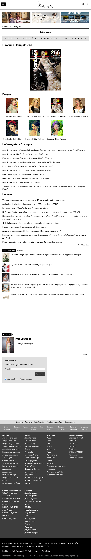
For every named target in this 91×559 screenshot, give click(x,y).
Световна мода (9, 460)
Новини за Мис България (17, 144)
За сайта (19, 422)
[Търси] (84, 4)
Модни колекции (9, 438)
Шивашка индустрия (34, 463)
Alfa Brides (73, 443)
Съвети (50, 460)
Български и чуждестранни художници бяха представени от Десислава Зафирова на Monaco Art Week (44, 236)
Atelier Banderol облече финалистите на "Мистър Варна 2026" (30, 204)
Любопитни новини (11, 483)
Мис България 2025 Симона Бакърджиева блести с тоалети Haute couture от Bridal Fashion (43, 150)
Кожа (49, 446)
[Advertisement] (30, 247)
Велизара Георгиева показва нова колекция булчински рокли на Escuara (42, 274)
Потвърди (40, 374)
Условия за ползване (54, 422)
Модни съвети (31, 455)
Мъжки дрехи (31, 495)
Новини (7, 193)
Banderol (72, 446)
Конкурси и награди (11, 452)
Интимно (51, 469)
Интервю (29, 452)
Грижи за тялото (10, 466)
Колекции (29, 449)
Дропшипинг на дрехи (34, 477)
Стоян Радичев (76, 457)
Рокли (25, 427)
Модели (17, 26)
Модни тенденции (33, 446)
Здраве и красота (10, 463)
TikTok (28, 551)
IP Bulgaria (38, 556)
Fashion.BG (7, 26)
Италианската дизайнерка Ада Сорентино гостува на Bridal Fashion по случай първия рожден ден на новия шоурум (44, 217)
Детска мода (30, 443)
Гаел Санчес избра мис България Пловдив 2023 (23, 174)
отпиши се (27, 379)
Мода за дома (31, 460)
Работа (28, 527)
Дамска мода (30, 438)
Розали (20, 556)
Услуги (27, 524)
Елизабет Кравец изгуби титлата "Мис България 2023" (27, 166)
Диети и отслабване (56, 466)
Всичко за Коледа (32, 469)
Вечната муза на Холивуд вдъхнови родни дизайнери (26, 208)
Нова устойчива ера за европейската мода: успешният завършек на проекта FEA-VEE (41, 212)
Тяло (49, 452)
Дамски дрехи (31, 493)
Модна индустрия (10, 443)
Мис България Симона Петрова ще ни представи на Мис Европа (31, 162)
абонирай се (12, 379)
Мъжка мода (30, 440)
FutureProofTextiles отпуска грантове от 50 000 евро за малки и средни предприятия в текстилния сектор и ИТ (49, 285)
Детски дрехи (31, 498)
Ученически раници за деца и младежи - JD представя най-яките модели (34, 200)
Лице (49, 438)
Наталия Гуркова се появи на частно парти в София (25, 178)
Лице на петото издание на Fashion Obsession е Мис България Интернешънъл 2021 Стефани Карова (43, 187)
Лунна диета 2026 (55, 472)
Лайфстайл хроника (11, 446)
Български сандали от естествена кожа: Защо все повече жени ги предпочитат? (47, 294)
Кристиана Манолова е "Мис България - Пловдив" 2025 (27, 158)
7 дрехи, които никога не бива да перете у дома (32, 264)
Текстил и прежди (33, 501)
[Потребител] (88, 4)
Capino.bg (73, 556)
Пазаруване (30, 466)
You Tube (46, 551)
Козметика (52, 455)
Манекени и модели (11, 449)
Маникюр (51, 449)
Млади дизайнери (10, 455)
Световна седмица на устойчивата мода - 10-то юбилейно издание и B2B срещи (47, 254)
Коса (49, 440)
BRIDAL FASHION (76, 452)
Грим (49, 443)
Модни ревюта (9, 440)
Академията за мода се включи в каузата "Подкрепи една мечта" (31, 231)
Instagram (37, 551)
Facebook (20, 551)
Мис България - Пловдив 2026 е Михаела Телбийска (25, 154)
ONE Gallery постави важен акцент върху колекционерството (31, 223)
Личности (7, 335)
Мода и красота (9, 250)
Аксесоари (7, 472)
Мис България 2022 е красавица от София (21, 182)
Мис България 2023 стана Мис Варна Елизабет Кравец (26, 170)
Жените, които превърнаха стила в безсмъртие (24, 227)
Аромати (6, 469)
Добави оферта (32, 532)
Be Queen (73, 449)
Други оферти (31, 530)
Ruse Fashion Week (55, 474)
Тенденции (7, 457)
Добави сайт (39, 422)
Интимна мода (9, 474)
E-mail (7, 369)
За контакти (70, 422)
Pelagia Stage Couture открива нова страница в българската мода (32, 242)
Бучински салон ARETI (12, 498)
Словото (28, 556)
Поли (41, 427)
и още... (85, 354)
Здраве (50, 463)
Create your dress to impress (56, 556)
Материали (30, 521)
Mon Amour (74, 455)
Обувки (28, 507)
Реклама (28, 422)
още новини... (83, 245)
